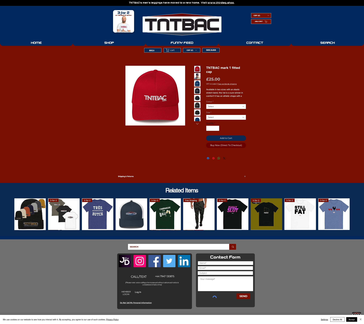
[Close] (360, 319)
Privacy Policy (112, 319)
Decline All (337, 319)
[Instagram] (140, 258)
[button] (261, 15)
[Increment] (217, 128)
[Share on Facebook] (208, 158)
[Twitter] (169, 258)
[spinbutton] (212, 128)
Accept (352, 319)
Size (208, 112)
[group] (182, 212)
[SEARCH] (232, 244)
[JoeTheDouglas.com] (125, 258)
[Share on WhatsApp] (219, 158)
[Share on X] (224, 158)
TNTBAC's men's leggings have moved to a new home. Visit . (182, 3)
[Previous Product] (9, 212)
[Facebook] (154, 258)
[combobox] (226, 106)
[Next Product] (354, 212)
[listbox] (261, 15)
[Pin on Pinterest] (213, 158)
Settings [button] (324, 319)
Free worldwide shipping (227, 84)
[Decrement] (208, 128)
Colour (209, 101)
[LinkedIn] (184, 258)
